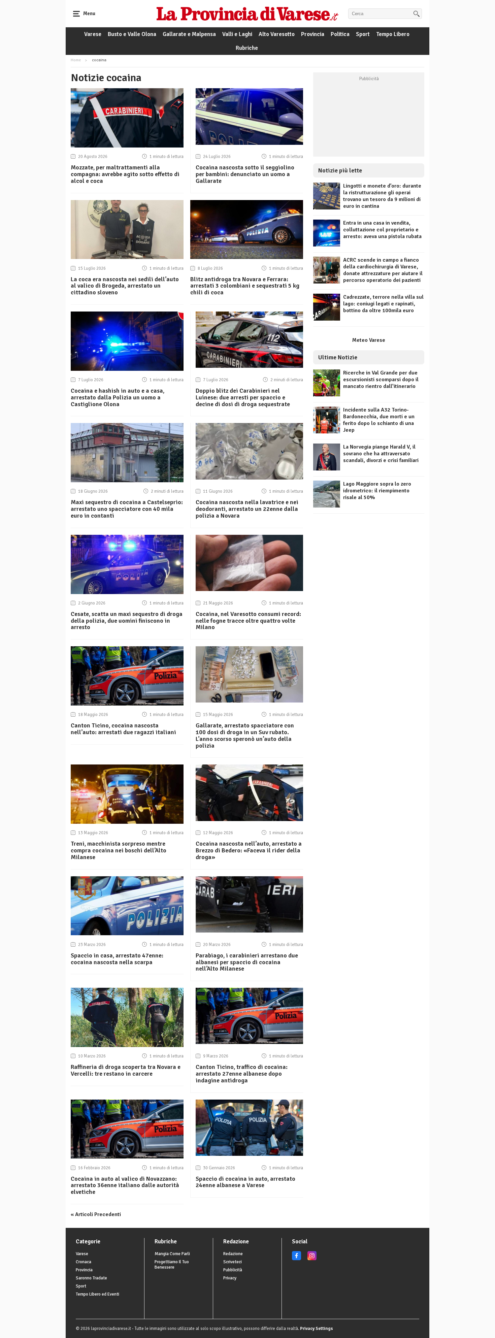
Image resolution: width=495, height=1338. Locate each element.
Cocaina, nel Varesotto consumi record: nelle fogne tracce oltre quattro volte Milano (248, 620)
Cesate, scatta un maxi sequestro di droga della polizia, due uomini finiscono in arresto (127, 620)
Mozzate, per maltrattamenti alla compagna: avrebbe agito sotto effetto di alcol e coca (125, 174)
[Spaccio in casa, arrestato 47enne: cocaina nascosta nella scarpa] (127, 933)
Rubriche (247, 48)
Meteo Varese (368, 340)
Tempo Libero (392, 34)
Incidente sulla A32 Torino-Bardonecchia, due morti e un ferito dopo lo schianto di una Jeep (379, 419)
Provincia (312, 34)
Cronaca (83, 1262)
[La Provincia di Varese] (247, 13)
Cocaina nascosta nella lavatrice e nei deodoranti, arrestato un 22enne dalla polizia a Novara (247, 508)
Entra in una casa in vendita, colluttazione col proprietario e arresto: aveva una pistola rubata (382, 230)
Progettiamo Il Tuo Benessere (172, 1264)
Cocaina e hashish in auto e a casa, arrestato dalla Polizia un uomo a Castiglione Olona (117, 397)
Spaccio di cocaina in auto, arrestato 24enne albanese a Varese (245, 1182)
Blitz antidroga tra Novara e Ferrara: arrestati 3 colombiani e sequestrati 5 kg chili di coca (244, 285)
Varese (92, 34)
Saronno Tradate (91, 1278)
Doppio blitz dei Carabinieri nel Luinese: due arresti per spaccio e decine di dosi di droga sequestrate (243, 397)
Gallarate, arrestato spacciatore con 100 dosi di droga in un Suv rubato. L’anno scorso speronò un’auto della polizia (245, 735)
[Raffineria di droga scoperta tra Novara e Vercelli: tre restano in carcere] (127, 1045)
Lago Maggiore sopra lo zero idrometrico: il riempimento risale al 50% (377, 491)
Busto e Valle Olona (132, 34)
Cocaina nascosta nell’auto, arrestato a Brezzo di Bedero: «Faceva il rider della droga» (249, 850)
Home (76, 60)
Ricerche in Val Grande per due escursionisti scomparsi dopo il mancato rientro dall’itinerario (381, 379)
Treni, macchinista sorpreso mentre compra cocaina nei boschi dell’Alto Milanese (118, 850)
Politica (340, 34)
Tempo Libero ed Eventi (97, 1294)
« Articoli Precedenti (96, 1214)
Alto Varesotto (277, 34)
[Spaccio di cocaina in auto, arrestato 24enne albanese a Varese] (249, 1154)
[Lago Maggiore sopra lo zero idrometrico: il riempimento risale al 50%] (326, 505)
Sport (363, 34)
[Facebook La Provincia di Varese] (296, 1259)
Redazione (233, 1254)
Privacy (229, 1278)
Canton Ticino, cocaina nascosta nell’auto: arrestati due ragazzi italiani (123, 729)
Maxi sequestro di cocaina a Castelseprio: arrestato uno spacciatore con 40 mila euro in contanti (127, 508)
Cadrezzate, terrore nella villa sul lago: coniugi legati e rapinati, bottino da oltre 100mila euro (383, 304)
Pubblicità (232, 1270)
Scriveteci (232, 1262)
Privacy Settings (316, 1328)
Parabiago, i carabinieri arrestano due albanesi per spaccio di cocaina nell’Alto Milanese (247, 962)
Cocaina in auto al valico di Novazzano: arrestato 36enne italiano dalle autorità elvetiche (125, 1185)
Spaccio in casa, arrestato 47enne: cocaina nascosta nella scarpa (117, 959)
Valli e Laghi (237, 34)
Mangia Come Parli (172, 1254)
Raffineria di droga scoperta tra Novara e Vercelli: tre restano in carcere (125, 1070)
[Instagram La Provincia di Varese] (312, 1259)
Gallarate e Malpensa (189, 34)
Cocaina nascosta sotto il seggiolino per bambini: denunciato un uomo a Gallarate (245, 174)
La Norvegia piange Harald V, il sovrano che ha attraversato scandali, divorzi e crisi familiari (381, 454)
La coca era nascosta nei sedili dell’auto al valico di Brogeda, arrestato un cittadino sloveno (125, 285)
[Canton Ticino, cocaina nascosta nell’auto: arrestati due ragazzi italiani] (127, 703)
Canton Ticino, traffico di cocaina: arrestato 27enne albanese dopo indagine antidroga (242, 1073)
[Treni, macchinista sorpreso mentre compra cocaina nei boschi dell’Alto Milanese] (127, 822)
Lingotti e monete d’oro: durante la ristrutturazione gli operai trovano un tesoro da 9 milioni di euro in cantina (382, 196)
